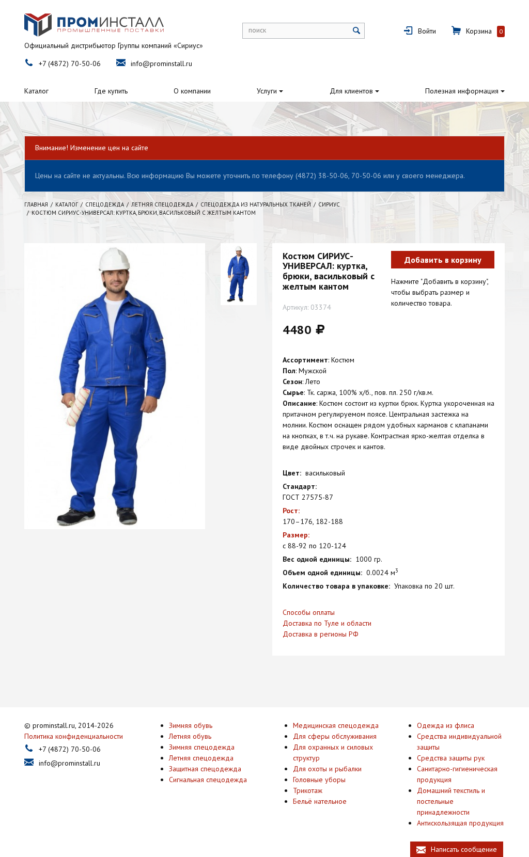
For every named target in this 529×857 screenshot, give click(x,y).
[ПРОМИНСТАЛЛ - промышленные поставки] (94, 25)
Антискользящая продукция (460, 823)
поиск (257, 30)
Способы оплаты (309, 612)
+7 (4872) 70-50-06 (70, 63)
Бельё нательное (320, 801)
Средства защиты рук (451, 758)
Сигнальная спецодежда (208, 779)
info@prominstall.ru (161, 63)
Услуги (267, 91)
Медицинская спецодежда (336, 725)
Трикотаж (307, 790)
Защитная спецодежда (205, 768)
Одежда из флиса (445, 725)
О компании (192, 91)
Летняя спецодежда (201, 758)
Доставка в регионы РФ (321, 634)
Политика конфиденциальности (73, 736)
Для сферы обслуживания (335, 736)
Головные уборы (319, 779)
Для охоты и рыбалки (327, 768)
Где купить (111, 91)
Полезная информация (462, 91)
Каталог (36, 91)
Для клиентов (351, 91)
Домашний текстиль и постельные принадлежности (451, 801)
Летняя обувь (190, 736)
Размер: (296, 534)
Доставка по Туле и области (327, 623)
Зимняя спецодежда (202, 747)
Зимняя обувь (190, 725)
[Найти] (357, 31)
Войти (427, 31)
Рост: (291, 510)
